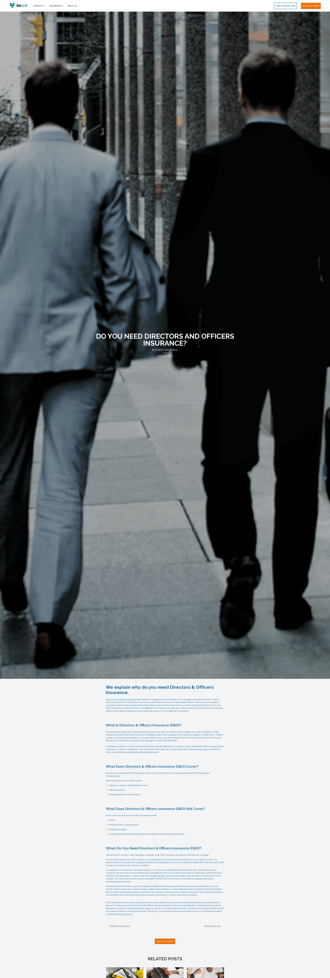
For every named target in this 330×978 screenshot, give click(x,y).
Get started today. (124, 914)
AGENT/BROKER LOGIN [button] (285, 6)
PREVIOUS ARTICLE (120, 926)
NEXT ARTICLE (211, 926)
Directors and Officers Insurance (121, 699)
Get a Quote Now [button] (310, 6)
